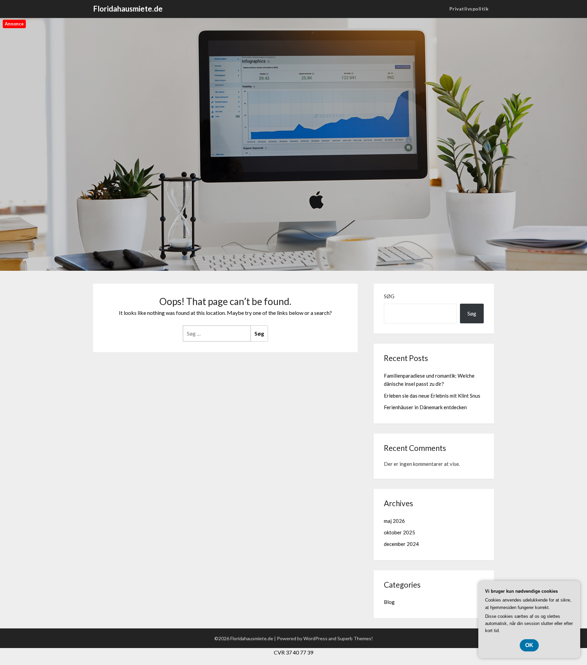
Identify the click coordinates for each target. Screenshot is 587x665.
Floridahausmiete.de (128, 8)
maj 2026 (394, 521)
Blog (389, 602)
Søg (389, 296)
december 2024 (401, 544)
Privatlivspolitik (469, 9)
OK (529, 645)
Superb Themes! (355, 638)
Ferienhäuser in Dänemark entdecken (425, 407)
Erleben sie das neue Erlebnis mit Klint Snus (432, 396)
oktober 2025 (399, 532)
